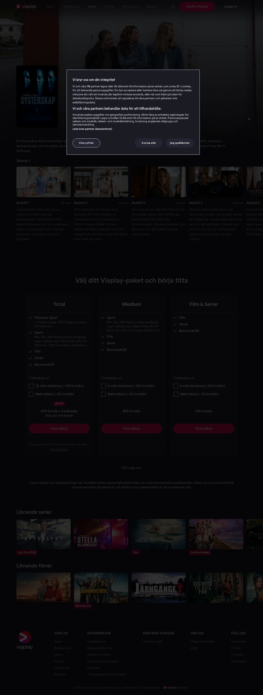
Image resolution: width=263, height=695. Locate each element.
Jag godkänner (180, 143)
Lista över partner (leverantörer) (92, 129)
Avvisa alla (149, 143)
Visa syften (86, 143)
